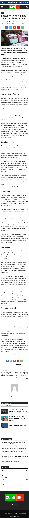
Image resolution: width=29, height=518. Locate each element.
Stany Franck (5, 23)
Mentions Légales (9, 512)
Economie (4, 473)
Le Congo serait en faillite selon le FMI (10, 461)
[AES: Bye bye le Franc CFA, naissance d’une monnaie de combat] (4, 418)
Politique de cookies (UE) (8, 513)
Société (3, 484)
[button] (27, 7)
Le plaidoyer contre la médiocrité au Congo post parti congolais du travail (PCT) (14, 443)
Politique (4, 479)
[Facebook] (12, 504)
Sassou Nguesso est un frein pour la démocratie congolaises (13, 452)
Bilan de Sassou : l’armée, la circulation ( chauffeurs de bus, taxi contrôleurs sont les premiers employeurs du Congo (21, 375)
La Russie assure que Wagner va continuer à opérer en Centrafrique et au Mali (7, 375)
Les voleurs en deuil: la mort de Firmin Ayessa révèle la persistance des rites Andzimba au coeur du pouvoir (14, 447)
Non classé (4, 477)
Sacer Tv (4, 482)
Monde (3, 475)
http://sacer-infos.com (14, 396)
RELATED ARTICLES (6, 403)
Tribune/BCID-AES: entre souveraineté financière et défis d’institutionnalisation (18, 411)
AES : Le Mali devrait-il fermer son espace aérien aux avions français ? (18, 425)
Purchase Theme (18, 512)
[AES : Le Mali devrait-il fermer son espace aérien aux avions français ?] (4, 425)
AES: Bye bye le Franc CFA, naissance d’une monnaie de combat (17, 418)
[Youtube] (16, 504)
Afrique (2, 13)
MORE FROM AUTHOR (7, 405)
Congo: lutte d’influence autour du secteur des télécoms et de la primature (15, 457)
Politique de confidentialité (20, 513)
